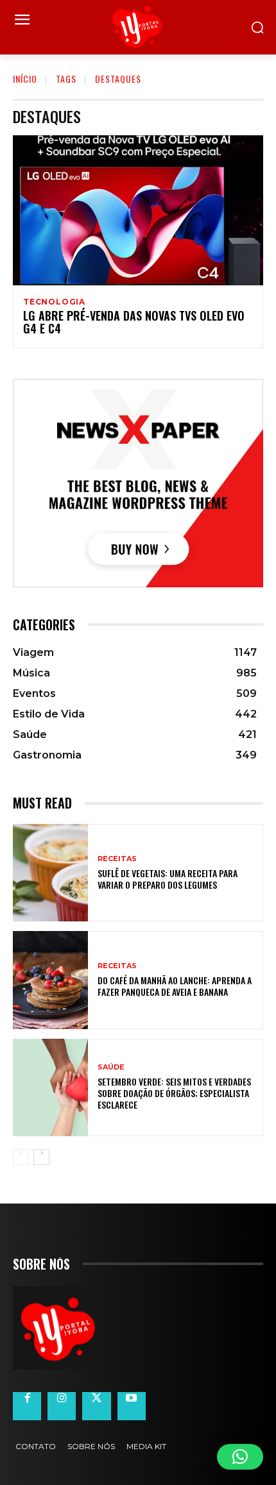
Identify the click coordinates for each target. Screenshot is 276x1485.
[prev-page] (21, 1157)
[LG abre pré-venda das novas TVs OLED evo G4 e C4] (138, 210)
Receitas (117, 858)
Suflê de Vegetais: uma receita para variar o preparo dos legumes (167, 878)
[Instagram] (61, 1406)
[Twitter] (96, 1406)
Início (25, 78)
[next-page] (41, 1157)
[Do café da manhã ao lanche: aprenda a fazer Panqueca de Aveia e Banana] (50, 979)
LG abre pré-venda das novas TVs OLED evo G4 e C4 (134, 322)
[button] (240, 1457)
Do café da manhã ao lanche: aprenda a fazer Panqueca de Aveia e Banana (175, 985)
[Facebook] (27, 1406)
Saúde (111, 1067)
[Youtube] (131, 1406)
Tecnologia (54, 302)
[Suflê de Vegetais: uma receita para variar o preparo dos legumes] (50, 872)
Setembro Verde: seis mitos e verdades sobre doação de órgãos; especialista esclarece (174, 1093)
